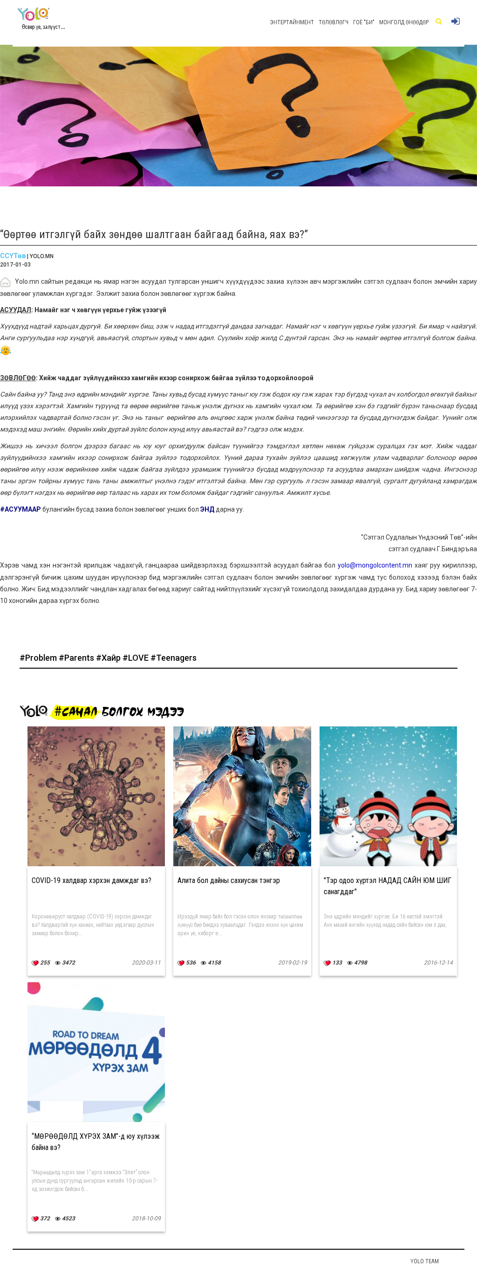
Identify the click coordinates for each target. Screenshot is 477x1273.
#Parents (77, 658)
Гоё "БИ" (364, 22)
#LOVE (136, 658)
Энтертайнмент (292, 22)
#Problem (39, 658)
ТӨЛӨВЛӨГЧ (333, 22)
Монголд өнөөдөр (404, 22)
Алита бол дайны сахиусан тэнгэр (228, 880)
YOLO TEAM (424, 1261)
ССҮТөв (13, 256)
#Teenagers (173, 658)
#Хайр (109, 658)
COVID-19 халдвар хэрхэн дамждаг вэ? (91, 880)
